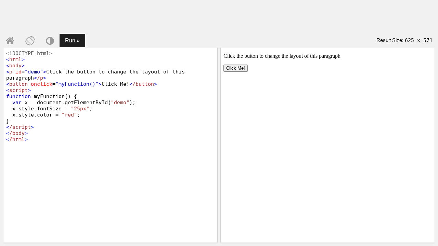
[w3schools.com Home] (10, 40)
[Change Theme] (50, 40)
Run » (72, 40)
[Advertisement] (219, 17)
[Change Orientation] (30, 40)
